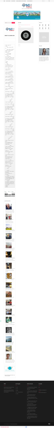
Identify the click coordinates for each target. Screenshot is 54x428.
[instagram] (44, 1)
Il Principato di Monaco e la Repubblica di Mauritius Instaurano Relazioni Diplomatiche (32, 388)
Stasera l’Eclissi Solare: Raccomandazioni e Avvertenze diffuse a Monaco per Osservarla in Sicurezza (31, 404)
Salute (17, 388)
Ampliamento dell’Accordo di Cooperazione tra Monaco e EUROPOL (10, 306)
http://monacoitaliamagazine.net (42, 392)
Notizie (17, 390)
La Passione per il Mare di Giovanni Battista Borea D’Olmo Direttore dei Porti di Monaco (9, 239)
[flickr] (45, 28)
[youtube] (48, 28)
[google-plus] (39, 28)
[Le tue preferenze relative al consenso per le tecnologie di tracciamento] (1, 321)
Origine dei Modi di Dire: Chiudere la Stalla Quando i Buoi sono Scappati (10, 230)
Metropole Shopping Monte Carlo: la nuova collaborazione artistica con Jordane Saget (32, 398)
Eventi (17, 387)
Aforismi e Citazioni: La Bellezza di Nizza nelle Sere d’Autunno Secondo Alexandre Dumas (32, 392)
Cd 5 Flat (29, 24)
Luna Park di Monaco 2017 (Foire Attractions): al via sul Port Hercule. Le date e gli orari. (10, 249)
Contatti (17, 393)
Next (33, 26)
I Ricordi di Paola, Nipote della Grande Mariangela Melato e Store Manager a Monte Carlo (10, 333)
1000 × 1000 (26, 24)
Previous (19, 26)
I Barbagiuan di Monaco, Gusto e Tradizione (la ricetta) (10, 279)
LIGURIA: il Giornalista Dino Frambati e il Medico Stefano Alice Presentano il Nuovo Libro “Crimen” (32, 417)
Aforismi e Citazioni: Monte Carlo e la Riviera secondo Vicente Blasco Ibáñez (9, 343)
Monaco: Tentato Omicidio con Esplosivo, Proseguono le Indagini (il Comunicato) (31, 411)
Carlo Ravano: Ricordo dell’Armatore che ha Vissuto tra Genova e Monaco (9, 289)
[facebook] (42, 1)
